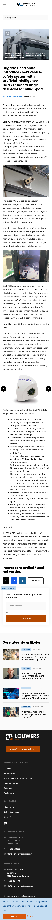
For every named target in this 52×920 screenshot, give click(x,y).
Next (48, 389)
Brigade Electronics (13, 105)
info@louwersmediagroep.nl (20, 854)
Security (7, 96)
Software (17, 96)
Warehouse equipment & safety (18, 778)
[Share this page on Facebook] (14, 580)
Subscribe (26, 618)
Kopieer (35, 580)
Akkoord (14, 916)
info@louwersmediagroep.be (20, 886)
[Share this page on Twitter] (6, 580)
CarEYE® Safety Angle (14, 122)
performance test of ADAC (30, 289)
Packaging (9, 793)
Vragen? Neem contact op (22, 749)
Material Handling (12, 783)
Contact (7, 817)
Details (30, 916)
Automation (9, 773)
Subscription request (13, 812)
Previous (3, 389)
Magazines (9, 807)
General (7, 769)
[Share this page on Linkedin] (22, 580)
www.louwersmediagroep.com (21, 896)
